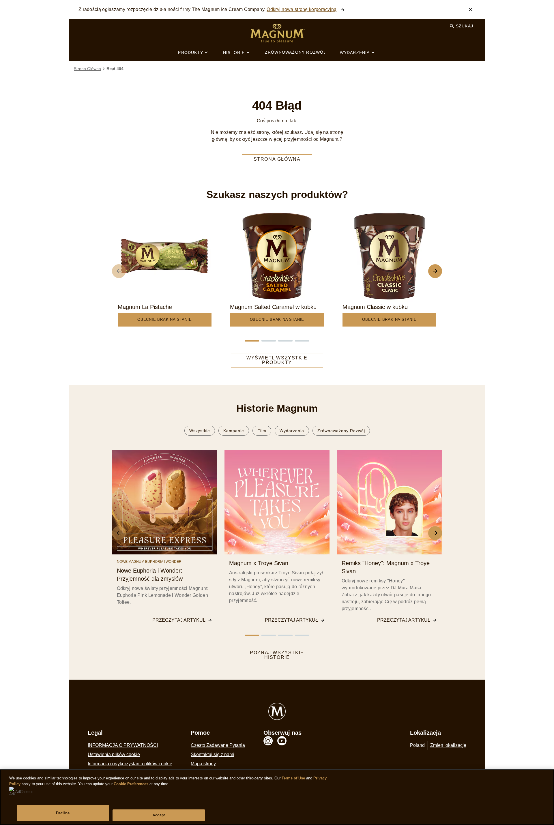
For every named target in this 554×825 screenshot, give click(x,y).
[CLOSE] (470, 9)
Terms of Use (293, 778)
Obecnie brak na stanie (164, 319)
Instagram (268, 740)
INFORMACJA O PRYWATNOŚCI (123, 745)
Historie (234, 52)
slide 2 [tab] (268, 341)
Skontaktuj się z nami (212, 754)
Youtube (282, 740)
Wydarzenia (355, 52)
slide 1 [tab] (252, 341)
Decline (63, 813)
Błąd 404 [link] (114, 68)
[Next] (435, 271)
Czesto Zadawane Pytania (218, 745)
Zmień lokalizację (448, 745)
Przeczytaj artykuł (178, 620)
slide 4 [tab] (302, 341)
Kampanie (233, 430)
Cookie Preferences (131, 784)
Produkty (190, 52)
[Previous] (119, 271)
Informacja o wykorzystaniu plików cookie (130, 763)
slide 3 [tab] (285, 341)
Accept (159, 815)
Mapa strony (203, 763)
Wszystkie (199, 430)
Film (261, 430)
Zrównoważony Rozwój (295, 52)
